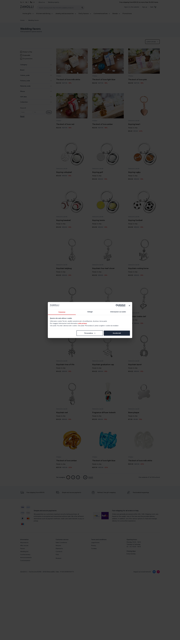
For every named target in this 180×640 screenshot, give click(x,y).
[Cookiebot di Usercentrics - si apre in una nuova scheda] (117, 305)
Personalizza (88, 333)
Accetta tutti (117, 333)
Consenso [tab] (61, 312)
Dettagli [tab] (90, 312)
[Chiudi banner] (129, 305)
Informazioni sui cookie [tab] (118, 312)
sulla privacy (82, 323)
